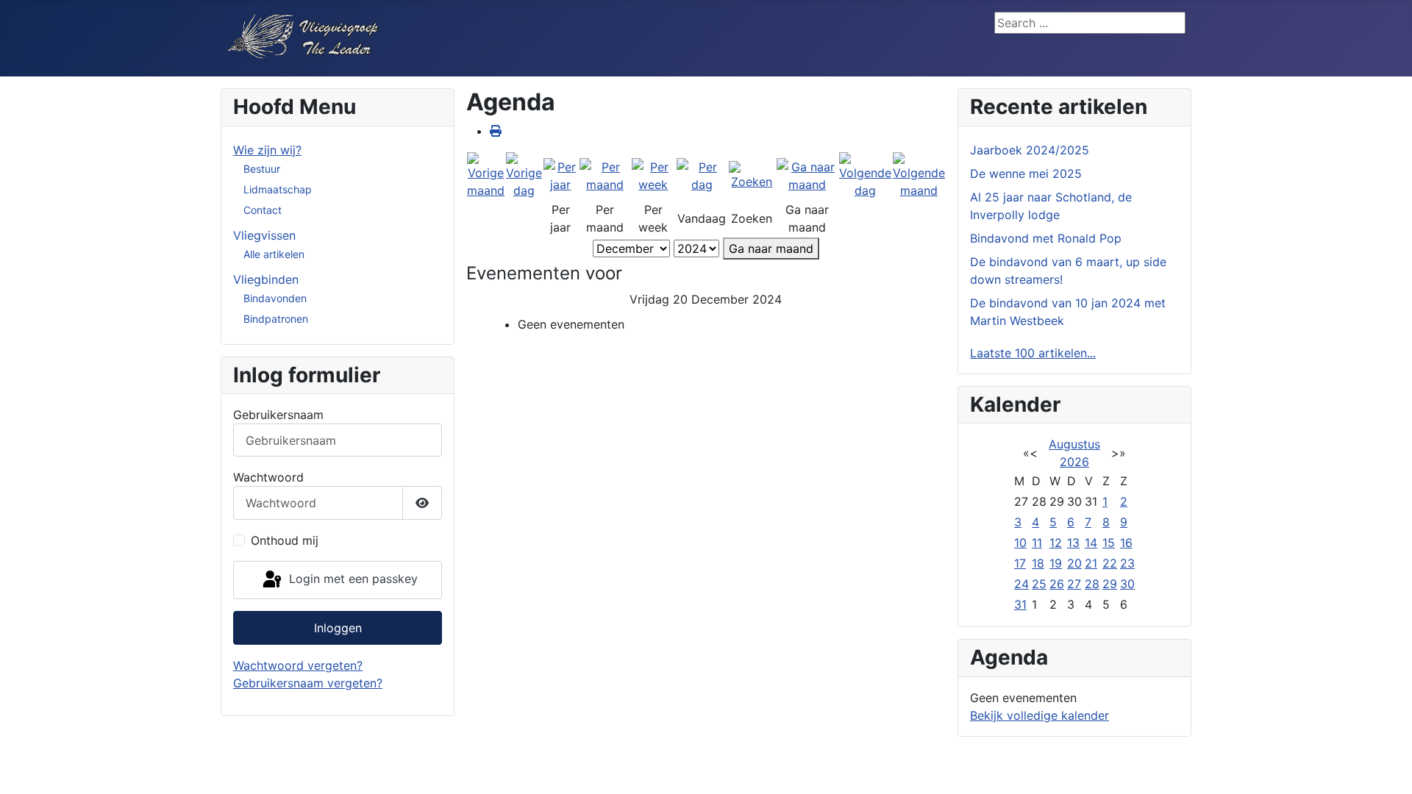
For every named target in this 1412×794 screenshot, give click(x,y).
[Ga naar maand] (807, 175)
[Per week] (653, 175)
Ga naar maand (771, 248)
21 (1091, 563)
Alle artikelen (273, 254)
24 (1021, 583)
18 (1038, 563)
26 (1056, 583)
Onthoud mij (284, 540)
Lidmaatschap (277, 189)
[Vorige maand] (485, 175)
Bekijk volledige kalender (1039, 715)
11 (1037, 542)
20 (1074, 563)
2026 (1074, 461)
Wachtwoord (268, 477)
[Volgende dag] (865, 175)
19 (1055, 563)
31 (1020, 604)
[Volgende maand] (919, 175)
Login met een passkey (351, 578)
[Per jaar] (560, 175)
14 (1091, 542)
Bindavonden (275, 298)
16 (1126, 542)
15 (1108, 542)
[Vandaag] (702, 175)
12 (1055, 542)
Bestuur (261, 168)
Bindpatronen (275, 318)
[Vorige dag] (524, 175)
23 (1127, 563)
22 (1109, 563)
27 (1074, 583)
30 (1127, 583)
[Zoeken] (751, 175)
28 (1092, 583)
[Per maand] (605, 175)
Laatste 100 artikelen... (1033, 353)
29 (1109, 583)
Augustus (1074, 444)
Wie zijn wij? (267, 150)
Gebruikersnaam (278, 414)
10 (1020, 542)
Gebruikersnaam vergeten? (307, 683)
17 (1020, 563)
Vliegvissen (264, 235)
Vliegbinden (266, 279)
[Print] (496, 131)
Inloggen (338, 627)
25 (1039, 583)
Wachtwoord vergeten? (298, 665)
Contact (262, 210)
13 (1073, 542)
